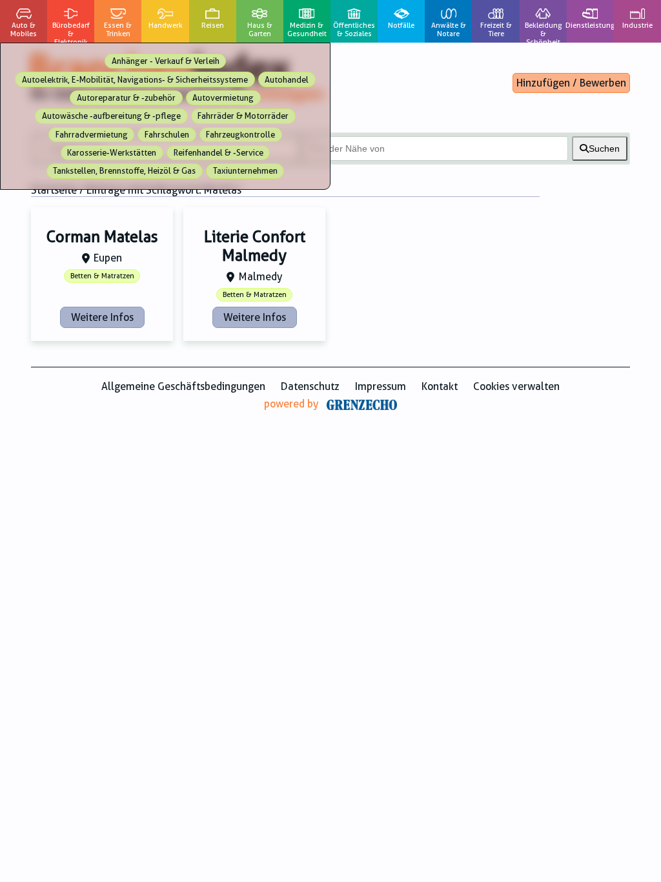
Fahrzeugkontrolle (240, 134)
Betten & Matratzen (102, 276)
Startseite (54, 190)
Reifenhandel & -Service (218, 153)
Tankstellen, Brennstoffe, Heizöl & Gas (124, 171)
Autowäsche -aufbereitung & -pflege (111, 116)
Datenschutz (310, 386)
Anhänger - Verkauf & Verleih (165, 61)
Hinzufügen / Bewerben (571, 83)
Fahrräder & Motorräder (243, 116)
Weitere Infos (102, 317)
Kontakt (440, 386)
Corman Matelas (102, 237)
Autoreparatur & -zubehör (126, 98)
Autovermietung (223, 98)
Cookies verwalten (516, 386)
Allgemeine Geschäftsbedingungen (183, 386)
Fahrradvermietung (92, 134)
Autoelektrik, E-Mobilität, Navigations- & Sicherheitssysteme (135, 80)
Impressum (380, 386)
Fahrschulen (167, 134)
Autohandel (287, 80)
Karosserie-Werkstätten (111, 153)
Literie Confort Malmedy (254, 246)
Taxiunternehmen (245, 171)
